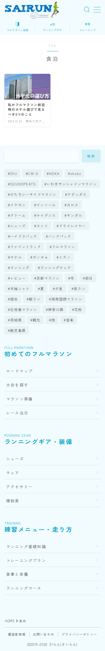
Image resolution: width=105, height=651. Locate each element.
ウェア (13, 472)
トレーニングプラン (26, 560)
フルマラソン (63, 246)
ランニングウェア (56, 267)
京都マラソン (48, 278)
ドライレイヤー (72, 225)
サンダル (74, 215)
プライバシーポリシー (79, 634)
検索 (91, 156)
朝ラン (35, 298)
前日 (89, 278)
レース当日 (17, 413)
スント (42, 225)
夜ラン (79, 288)
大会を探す (17, 385)
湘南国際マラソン (66, 298)
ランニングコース (24, 588)
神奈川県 (56, 309)
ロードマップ (19, 371)
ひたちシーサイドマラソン (33, 194)
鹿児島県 (18, 330)
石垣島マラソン (23, 309)
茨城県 (16, 319)
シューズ (18, 225)
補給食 (13, 500)
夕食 (59, 288)
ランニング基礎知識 (26, 546)
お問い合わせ (43, 634)
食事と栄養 (17, 574)
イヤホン (18, 204)
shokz (76, 173)
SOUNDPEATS (23, 183)
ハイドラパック (23, 236)
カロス (72, 204)
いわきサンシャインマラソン (72, 183)
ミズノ (65, 257)
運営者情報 (17, 634)
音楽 (70, 319)
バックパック (59, 236)
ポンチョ (40, 257)
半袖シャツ (19, 288)
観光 (36, 319)
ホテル (16, 257)
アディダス (77, 194)
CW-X (33, 173)
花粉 (78, 309)
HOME (10, 620)
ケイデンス (46, 215)
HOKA (54, 173)
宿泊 (14, 298)
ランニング (19, 267)
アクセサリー (19, 486)
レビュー (18, 278)
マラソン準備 (19, 399)
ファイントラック (25, 246)
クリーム (18, 215)
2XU (13, 173)
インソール (46, 204)
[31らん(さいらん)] (31, 10)
